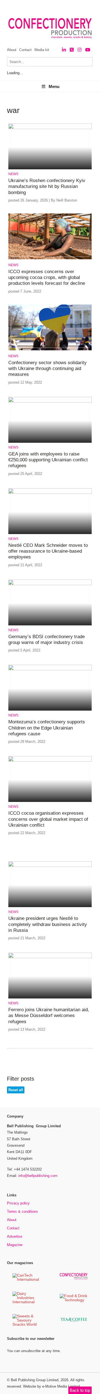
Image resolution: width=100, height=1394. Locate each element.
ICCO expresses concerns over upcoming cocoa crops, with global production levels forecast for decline (46, 277)
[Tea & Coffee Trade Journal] (74, 1322)
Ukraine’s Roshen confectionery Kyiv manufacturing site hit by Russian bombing (46, 186)
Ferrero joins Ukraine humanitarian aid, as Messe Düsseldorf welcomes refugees (48, 1015)
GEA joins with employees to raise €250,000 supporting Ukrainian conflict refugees (48, 460)
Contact (25, 50)
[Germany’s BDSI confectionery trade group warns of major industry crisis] (50, 584)
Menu (54, 86)
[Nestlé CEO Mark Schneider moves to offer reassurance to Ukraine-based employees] (50, 492)
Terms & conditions (22, 1211)
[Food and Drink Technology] (74, 1300)
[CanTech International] (26, 1279)
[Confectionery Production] (74, 1278)
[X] (72, 49)
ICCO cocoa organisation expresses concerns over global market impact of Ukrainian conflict (48, 819)
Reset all (15, 1090)
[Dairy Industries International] (26, 1302)
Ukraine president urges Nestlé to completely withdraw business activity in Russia (47, 924)
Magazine (14, 1245)
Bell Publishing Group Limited (34, 1380)
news (13, 174)
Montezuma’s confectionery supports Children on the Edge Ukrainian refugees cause (46, 727)
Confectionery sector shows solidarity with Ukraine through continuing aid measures (47, 368)
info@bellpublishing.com (38, 1176)
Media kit (41, 50)
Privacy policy (18, 1203)
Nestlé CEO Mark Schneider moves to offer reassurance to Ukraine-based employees (48, 551)
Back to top (80, 1390)
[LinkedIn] (64, 49)
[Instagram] (79, 49)
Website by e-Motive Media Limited (51, 1386)
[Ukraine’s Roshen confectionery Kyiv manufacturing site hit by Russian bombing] (50, 128)
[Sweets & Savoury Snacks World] (26, 1324)
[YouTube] (87, 49)
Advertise (14, 1236)
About (11, 50)
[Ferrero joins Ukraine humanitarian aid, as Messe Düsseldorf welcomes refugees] (50, 957)
